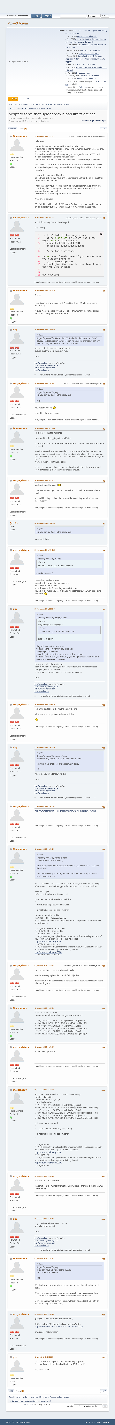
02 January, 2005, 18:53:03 (44, 1176)
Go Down (12, 128)
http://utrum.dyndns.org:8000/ (48, 941)
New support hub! (83, 73)
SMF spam (28, 1404)
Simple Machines (24, 1422)
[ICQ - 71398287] (11, 163)
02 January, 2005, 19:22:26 (44, 1219)
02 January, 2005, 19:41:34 (44, 1258)
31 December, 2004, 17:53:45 (44, 806)
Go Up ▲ (106, 1422)
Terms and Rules (95, 1422)
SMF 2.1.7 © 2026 (12, 1422)
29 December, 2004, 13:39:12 (44, 218)
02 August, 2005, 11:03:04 (43, 1357)
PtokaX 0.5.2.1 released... (91, 50)
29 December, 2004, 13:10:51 (44, 136)
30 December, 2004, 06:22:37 (44, 480)
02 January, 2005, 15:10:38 (44, 965)
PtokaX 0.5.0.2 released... (87, 78)
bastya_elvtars (20, 217)
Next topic (101, 120)
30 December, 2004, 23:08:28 (44, 704)
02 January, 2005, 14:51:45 (44, 849)
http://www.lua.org (41, 370)
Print (104, 128)
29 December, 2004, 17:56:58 (44, 329)
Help (85, 1422)
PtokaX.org (83, 87)
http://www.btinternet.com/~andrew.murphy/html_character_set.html (65, 811)
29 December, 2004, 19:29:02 (44, 383)
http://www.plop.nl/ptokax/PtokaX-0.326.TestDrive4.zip (59, 1326)
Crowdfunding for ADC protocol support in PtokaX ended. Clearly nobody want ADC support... (85, 59)
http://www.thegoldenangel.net (46, 365)
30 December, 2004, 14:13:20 (44, 550)
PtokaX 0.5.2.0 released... (89, 53)
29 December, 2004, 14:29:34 (44, 290)
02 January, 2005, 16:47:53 (44, 1008)
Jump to (70, 1406)
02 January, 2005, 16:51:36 (44, 1047)
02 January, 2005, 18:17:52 (44, 1090)
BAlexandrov (19, 136)
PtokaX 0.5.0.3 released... (90, 76)
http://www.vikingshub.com (44, 368)
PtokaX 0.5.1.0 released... (86, 64)
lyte (14, 1357)
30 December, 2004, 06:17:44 (44, 428)
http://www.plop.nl (41, 363)
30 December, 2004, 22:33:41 (44, 609)
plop (14, 329)
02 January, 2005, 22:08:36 (44, 1314)
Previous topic (88, 120)
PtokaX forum (17, 23)
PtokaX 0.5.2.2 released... (87, 36)
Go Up (10, 1391)
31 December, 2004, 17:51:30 (44, 747)
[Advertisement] (57, 6)
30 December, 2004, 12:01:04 (44, 523)
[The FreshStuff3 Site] (11, 245)
